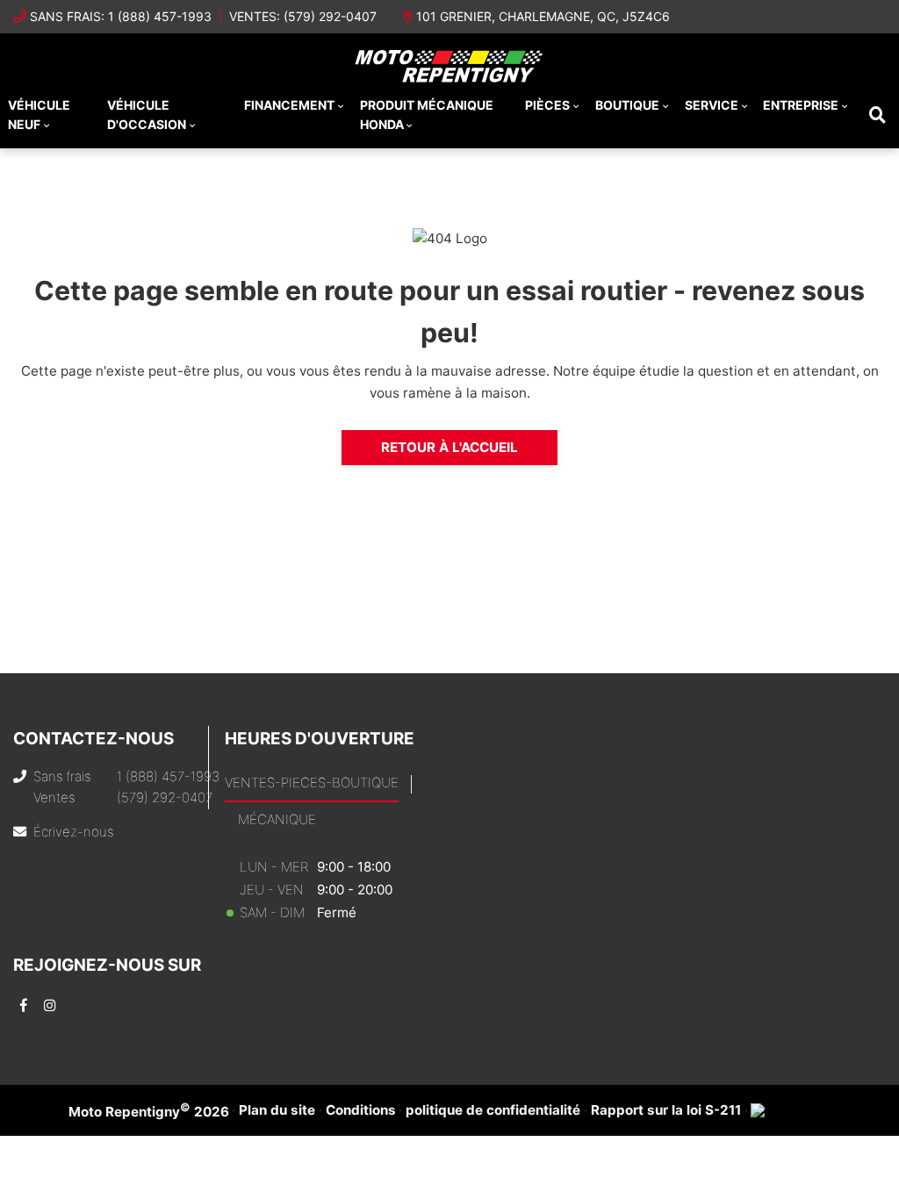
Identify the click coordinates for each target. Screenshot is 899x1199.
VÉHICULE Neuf (39, 114)
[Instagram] (50, 1005)
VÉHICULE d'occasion (146, 114)
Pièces (547, 104)
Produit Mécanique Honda (426, 114)
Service (711, 104)
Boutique (627, 104)
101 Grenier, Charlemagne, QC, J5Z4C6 (543, 16)
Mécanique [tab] (277, 819)
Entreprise (800, 104)
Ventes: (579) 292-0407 (303, 16)
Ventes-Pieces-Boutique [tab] (312, 782)
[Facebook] (23, 1005)
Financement (289, 104)
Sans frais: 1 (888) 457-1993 (121, 16)
